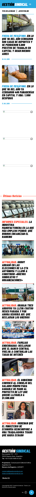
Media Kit (6, 478)
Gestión (15, 4)
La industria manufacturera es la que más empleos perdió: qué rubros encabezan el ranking (18, 229)
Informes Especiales (15, 222)
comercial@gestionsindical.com (12, 471)
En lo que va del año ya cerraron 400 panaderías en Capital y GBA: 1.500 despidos (18, 92)
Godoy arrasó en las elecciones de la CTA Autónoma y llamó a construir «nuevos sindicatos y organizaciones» (15, 271)
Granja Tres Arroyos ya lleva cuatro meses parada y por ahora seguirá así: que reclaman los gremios (17, 311)
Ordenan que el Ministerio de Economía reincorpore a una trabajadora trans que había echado (17, 429)
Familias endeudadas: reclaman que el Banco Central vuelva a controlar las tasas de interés (17, 348)
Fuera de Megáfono (14, 36)
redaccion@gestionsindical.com (12, 473)
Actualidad (9, 262)
